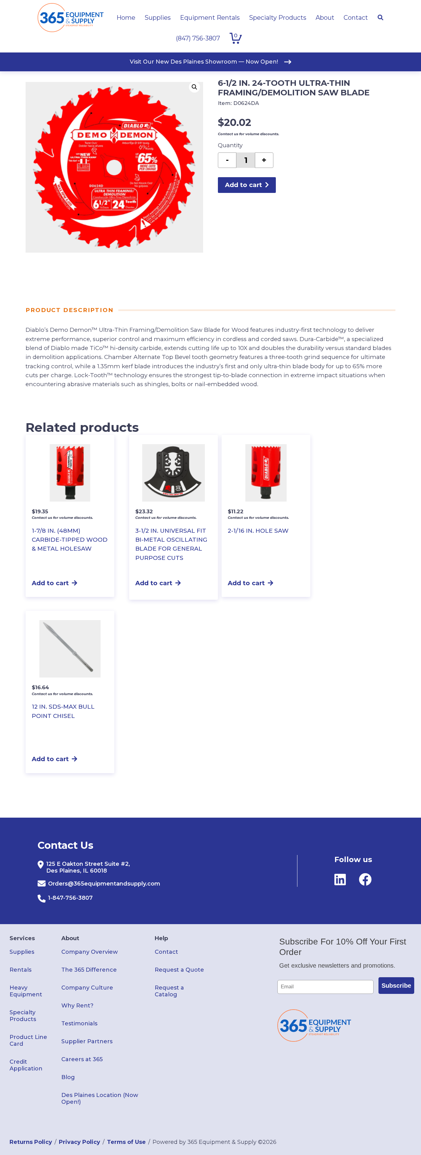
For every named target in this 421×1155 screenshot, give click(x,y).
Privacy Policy (79, 1142)
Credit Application (26, 1065)
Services (22, 938)
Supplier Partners (86, 1041)
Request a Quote (179, 969)
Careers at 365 (82, 1059)
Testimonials (79, 1023)
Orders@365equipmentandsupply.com (104, 883)
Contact (166, 952)
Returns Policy (31, 1142)
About (70, 938)
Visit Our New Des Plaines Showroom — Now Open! (204, 61)
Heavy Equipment (26, 991)
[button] (194, 87)
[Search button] (380, 17)
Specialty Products (23, 1016)
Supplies (22, 952)
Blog (68, 1077)
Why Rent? (77, 1005)
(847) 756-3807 (198, 38)
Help (161, 938)
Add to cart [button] (50, 583)
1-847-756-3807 (70, 897)
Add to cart (243, 185)
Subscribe (396, 985)
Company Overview (89, 952)
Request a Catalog (169, 991)
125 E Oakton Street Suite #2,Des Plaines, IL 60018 (88, 867)
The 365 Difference (89, 969)
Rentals (20, 969)
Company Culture (87, 987)
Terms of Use (126, 1142)
